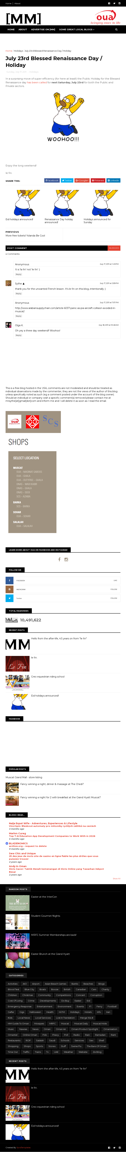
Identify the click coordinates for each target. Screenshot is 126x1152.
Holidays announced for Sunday (97, 221)
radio (77, 1035)
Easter (78, 1000)
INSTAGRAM (20, 589)
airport (36, 983)
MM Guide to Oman (18, 1023)
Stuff (63, 1046)
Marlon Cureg (17, 833)
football (112, 1006)
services (79, 1040)
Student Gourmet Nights (45, 915)
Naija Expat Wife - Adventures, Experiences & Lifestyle (43, 823)
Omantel (12, 1035)
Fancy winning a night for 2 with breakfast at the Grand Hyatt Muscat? (60, 797)
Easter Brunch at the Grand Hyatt (50, 954)
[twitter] (114, 3)
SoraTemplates (24, 1147)
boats (43, 989)
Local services (43, 1017)
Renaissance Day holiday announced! (59, 221)
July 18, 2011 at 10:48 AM (109, 325)
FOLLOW (114, 589)
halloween (35, 1012)
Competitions (63, 995)
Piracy (55, 1035)
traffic (26, 1052)
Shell (101, 1040)
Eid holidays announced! (19, 219)
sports (39, 1046)
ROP (28, 1040)
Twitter (19, 598)
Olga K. (19, 325)
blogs (101, 983)
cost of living (15, 1000)
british (67, 989)
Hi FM (62, 1012)
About (17, 3)
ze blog (97, 1052)
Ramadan (100, 1035)
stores (51, 1046)
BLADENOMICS (18, 843)
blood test (13, 989)
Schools (65, 1040)
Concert (80, 995)
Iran (108, 1012)
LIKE (115, 580)
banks (75, 983)
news (35, 1029)
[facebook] (109, 3)
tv (47, 1052)
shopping (13, 1046)
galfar (11, 1012)
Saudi (52, 1040)
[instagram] (119, 3)
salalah (40, 1040)
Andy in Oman (18, 866)
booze (54, 989)
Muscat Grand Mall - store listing (24, 777)
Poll (66, 1035)
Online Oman (30, 1035)
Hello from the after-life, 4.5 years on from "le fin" (59, 638)
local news (24, 1017)
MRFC (52, 1023)
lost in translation (65, 1017)
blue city (29, 989)
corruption (96, 995)
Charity (105, 989)
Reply (18, 274)
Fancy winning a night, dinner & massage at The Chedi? (52, 784)
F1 (90, 1006)
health (49, 1012)
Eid (88, 1000)
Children (12, 995)
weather (68, 1052)
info (99, 1012)
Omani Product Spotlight (84, 1029)
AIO (25, 983)
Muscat (65, 1023)
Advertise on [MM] (43, 29)
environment (64, 1006)
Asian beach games (55, 983)
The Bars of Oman (96, 1046)
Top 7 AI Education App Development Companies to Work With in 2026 (52, 836)
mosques (39, 1023)
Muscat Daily (81, 1023)
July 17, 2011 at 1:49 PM (109, 264)
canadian (81, 989)
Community (44, 995)
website (83, 1052)
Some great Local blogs (75, 29)
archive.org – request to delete (28, 846)
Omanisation (110, 1029)
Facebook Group (19, 37)
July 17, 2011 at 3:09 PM (109, 283)
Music (11, 1029)
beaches (88, 983)
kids (10, 1017)
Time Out (13, 1052)
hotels (88, 1012)
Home (8, 3)
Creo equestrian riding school (47, 676)
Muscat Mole (100, 1023)
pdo (44, 1035)
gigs (22, 1012)
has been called (37, 82)
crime (31, 1000)
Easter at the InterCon (44, 896)
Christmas (27, 995)
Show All (116, 879)
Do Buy (65, 1000)
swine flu (76, 1046)
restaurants (14, 1040)
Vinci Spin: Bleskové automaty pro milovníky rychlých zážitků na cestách (52, 826)
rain (87, 1035)
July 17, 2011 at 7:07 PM (109, 302)
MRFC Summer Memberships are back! (53, 934)
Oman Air (61, 1029)
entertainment (44, 1006)
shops (27, 1046)
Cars (93, 989)
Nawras (23, 1029)
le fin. (34, 657)
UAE (56, 1052)
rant (113, 1035)
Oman (47, 1029)
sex (91, 1040)
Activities (12, 983)
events (80, 1006)
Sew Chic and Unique (22, 853)
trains (38, 1052)
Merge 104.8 (86, 1017)
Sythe (18, 283)
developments (48, 1000)
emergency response (20, 1006)
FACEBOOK (20, 581)
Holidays (18, 50)
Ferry (99, 1006)
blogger (114, 248)
